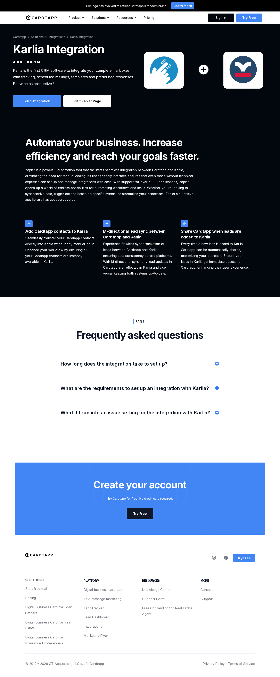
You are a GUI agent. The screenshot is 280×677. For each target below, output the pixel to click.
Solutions (37, 37)
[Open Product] (83, 17)
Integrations (57, 37)
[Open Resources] (135, 17)
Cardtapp (19, 37)
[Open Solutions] (108, 17)
